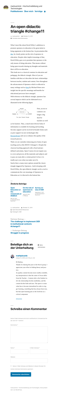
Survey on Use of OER (39, 189)
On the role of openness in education (28, 190)
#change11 (15, 212)
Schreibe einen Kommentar (20, 38)
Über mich (28, 11)
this (12, 54)
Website (13, 357)
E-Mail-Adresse (35, 348)
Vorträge (39, 11)
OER (20, 212)
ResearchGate (15, 136)
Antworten (19, 299)
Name (13, 348)
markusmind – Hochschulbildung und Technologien (25, 387)
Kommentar (14, 325)
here (27, 87)
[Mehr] (45, 11)
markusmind (15, 36)
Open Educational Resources (20, 209)
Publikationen (17, 11)
